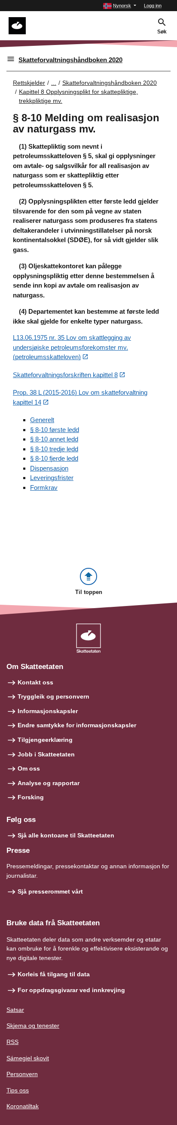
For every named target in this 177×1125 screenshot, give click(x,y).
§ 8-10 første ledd (54, 429)
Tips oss (17, 1090)
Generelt (42, 419)
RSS (12, 1041)
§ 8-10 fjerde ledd (54, 458)
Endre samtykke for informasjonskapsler (77, 725)
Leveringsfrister (51, 477)
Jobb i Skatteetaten (46, 754)
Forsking (31, 797)
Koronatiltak (22, 1106)
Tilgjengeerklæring (45, 739)
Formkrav (44, 487)
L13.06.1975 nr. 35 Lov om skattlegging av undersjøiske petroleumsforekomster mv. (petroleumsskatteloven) (72, 347)
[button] (119, 5)
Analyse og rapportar (48, 783)
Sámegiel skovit (27, 1058)
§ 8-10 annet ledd (54, 439)
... (53, 82)
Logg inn (153, 5)
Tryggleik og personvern (53, 696)
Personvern (22, 1074)
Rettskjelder (29, 82)
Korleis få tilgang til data (54, 974)
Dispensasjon (49, 468)
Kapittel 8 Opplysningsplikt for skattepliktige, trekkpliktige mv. (78, 96)
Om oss (29, 768)
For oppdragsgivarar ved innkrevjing (71, 990)
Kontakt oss (35, 682)
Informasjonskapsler (48, 711)
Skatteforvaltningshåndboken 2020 (70, 59)
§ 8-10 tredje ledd (54, 449)
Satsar (15, 1009)
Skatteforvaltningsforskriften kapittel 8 (65, 374)
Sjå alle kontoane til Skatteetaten (66, 835)
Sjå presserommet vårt (50, 891)
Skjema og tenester (32, 1025)
